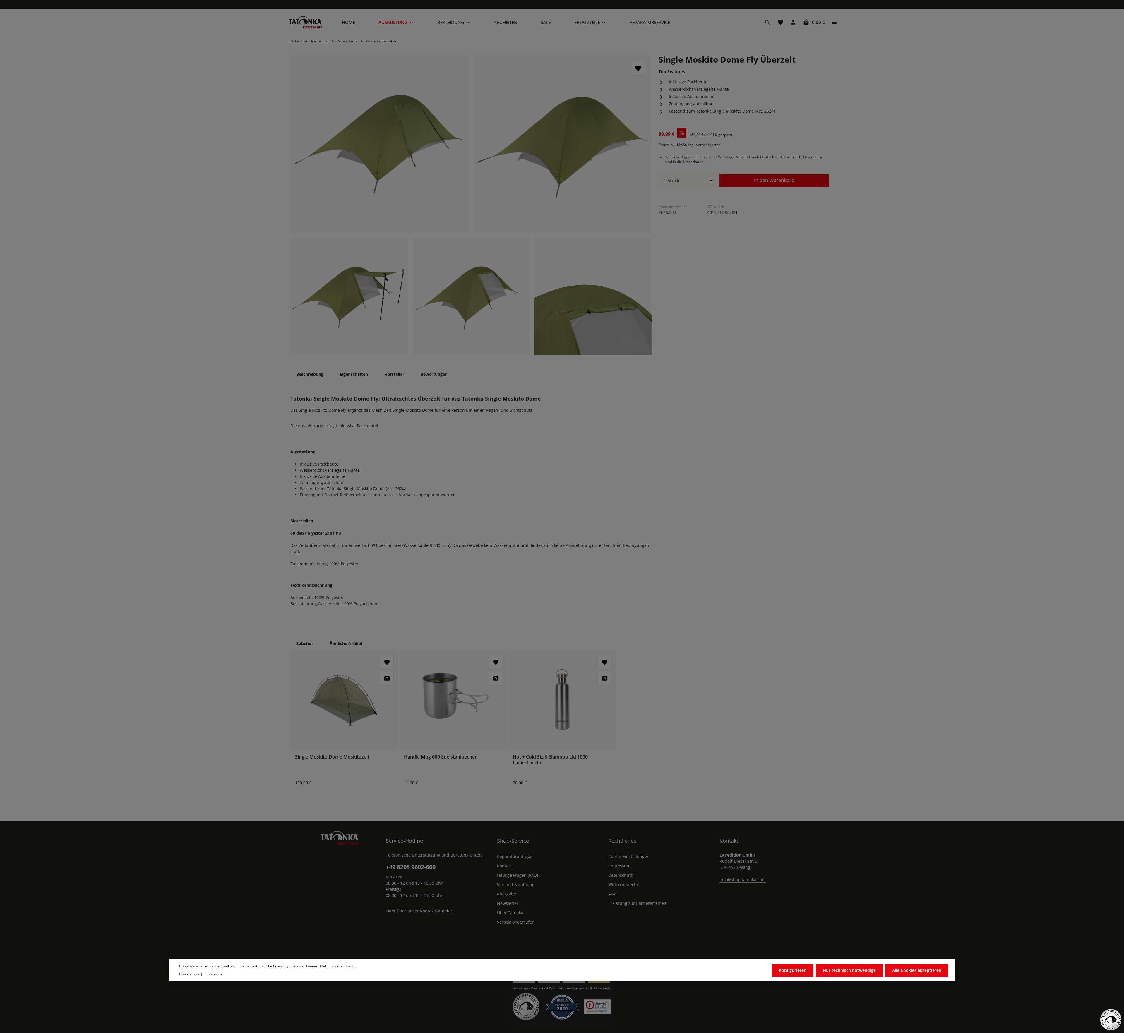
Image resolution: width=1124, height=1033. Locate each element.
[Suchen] (767, 22)
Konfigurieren (792, 970)
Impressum (619, 866)
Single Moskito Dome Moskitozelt (332, 757)
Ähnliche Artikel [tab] (346, 643)
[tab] (309, 374)
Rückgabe (506, 894)
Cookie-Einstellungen (629, 856)
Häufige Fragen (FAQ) (517, 875)
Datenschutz (620, 875)
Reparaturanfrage (514, 856)
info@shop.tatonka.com (742, 879)
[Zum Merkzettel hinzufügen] (638, 68)
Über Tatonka (510, 912)
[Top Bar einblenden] (834, 22)
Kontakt (504, 866)
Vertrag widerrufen (515, 922)
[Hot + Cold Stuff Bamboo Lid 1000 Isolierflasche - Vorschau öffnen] (604, 678)
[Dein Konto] (793, 22)
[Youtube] (562, 948)
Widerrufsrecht (623, 884)
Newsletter (507, 903)
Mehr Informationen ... (338, 966)
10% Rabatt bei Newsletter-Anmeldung (563, 4)
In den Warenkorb (774, 180)
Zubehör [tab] (304, 643)
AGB (612, 894)
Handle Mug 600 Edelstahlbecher (440, 757)
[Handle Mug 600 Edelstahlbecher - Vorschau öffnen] (495, 678)
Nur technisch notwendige (849, 970)
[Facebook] (547, 948)
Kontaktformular (436, 911)
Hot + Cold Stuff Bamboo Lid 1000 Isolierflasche (550, 760)
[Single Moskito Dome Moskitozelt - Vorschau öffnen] (386, 678)
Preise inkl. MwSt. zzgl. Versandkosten (689, 144)
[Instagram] (577, 948)
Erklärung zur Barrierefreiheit (637, 903)
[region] (471, 205)
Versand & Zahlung (515, 884)
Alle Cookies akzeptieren (916, 970)
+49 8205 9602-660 (411, 867)
